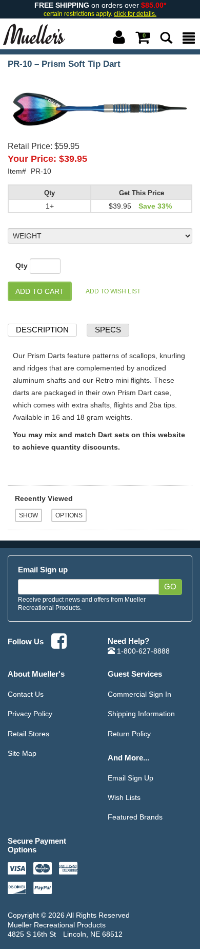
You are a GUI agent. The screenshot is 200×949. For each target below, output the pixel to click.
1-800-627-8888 (142, 651)
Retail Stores (28, 734)
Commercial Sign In (139, 694)
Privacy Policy (30, 714)
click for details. (135, 13)
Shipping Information (141, 714)
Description (42, 329)
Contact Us (26, 694)
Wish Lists (124, 797)
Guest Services (135, 673)
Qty (21, 266)
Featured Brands (135, 817)
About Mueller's (36, 673)
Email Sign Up (130, 778)
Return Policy (129, 734)
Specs (108, 329)
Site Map (22, 753)
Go (170, 587)
